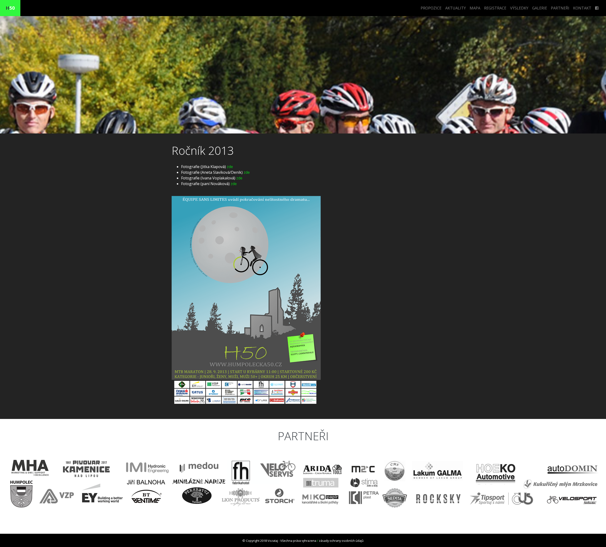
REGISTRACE (495, 8)
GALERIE (539, 8)
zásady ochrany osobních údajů (341, 540)
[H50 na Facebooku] (596, 8)
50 (10, 8)
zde (230, 166)
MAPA (475, 8)
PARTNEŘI (560, 8)
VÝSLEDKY (519, 8)
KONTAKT (582, 8)
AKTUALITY (455, 8)
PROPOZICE (431, 8)
